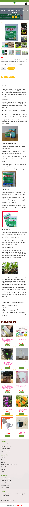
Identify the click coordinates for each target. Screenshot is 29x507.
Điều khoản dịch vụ (5, 485)
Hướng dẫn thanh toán (6, 480)
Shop (2, 459)
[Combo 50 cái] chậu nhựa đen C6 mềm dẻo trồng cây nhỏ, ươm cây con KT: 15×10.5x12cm (7, 362)
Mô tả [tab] (4, 85)
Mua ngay (11, 68)
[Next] (26, 35)
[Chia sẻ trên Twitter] (7, 77)
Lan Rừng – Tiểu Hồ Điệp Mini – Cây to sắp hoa (7, 409)
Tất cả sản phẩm (17, 14)
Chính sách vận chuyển (6, 446)
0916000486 (4, 498)
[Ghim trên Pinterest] (12, 77)
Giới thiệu (3, 469)
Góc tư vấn (3, 467)
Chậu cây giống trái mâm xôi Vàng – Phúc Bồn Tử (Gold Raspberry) (22, 409)
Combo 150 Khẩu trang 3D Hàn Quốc (7, 430)
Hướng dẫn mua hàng (6, 478)
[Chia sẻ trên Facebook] (5, 77)
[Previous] (3, 35)
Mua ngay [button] (7, 345)
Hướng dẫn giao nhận (6, 482)
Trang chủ (10, 14)
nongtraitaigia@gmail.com (7, 500)
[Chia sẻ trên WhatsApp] (2, 77)
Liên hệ (2, 471)
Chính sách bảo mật (6, 444)
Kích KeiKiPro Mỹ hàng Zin (21, 361)
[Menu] (2, 4)
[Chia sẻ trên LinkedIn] (14, 77)
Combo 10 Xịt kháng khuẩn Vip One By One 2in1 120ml (21, 339)
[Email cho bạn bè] (9, 77)
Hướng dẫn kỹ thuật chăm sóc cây (9, 464)
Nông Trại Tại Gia (18, 505)
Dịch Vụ (3, 462)
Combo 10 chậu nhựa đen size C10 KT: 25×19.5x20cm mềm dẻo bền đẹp (21, 431)
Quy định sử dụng (5, 451)
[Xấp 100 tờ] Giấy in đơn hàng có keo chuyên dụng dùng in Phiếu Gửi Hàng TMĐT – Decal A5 (7, 340)
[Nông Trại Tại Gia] (14, 3)
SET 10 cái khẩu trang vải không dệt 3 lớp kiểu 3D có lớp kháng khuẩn (21, 385)
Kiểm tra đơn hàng (5, 487)
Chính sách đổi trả (5, 448)
